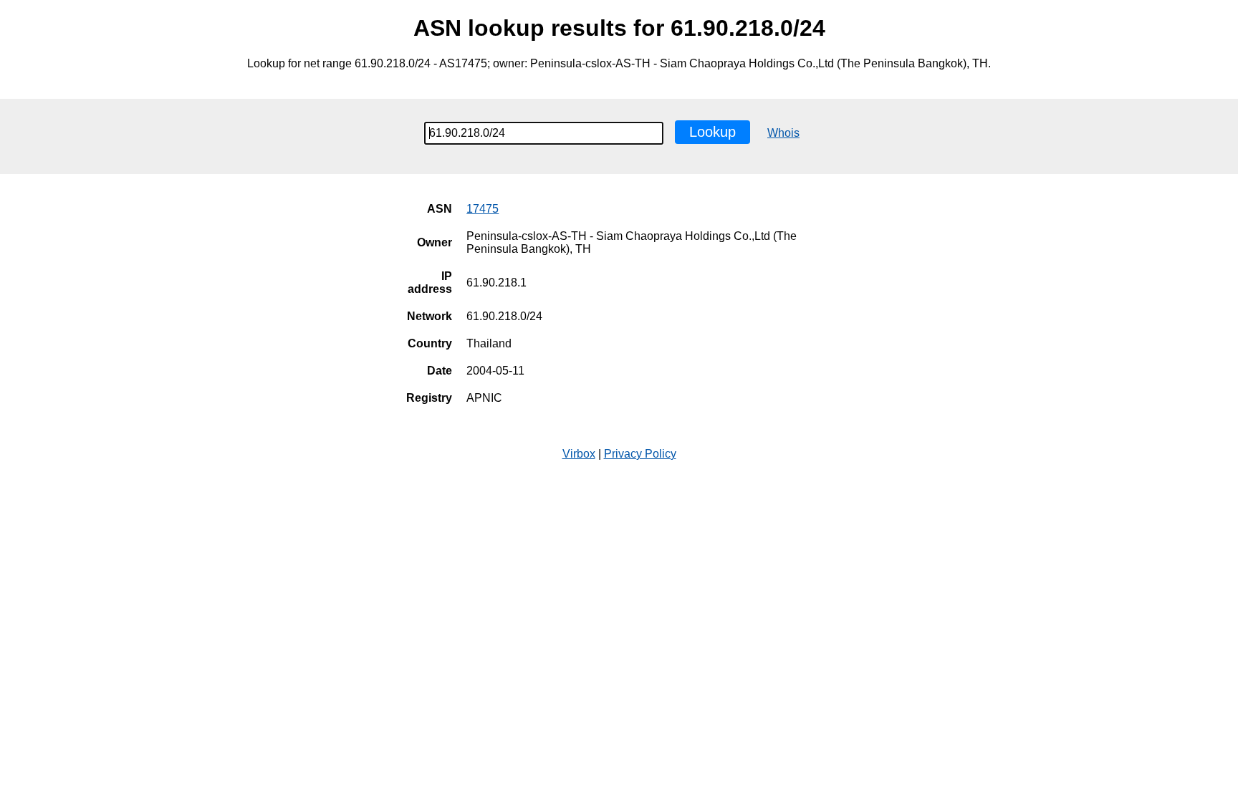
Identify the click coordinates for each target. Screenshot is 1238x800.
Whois (783, 133)
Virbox (578, 454)
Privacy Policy (640, 454)
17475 (482, 209)
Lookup (712, 132)
